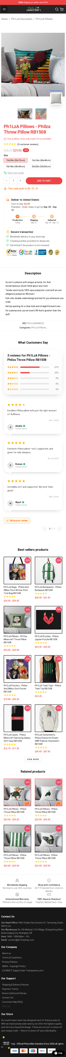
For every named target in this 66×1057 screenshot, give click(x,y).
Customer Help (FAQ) (12, 1002)
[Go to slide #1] (25, 113)
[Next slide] (60, 64)
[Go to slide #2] (41, 113)
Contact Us (7, 997)
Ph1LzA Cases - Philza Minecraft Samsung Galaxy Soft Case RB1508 (17, 738)
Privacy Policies (9, 962)
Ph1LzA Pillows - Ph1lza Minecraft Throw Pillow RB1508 (15, 639)
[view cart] (62, 9)
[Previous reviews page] (44, 529)
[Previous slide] (6, 64)
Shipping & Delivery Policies (15, 984)
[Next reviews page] (59, 529)
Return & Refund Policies (14, 993)
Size (6, 155)
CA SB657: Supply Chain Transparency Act (23, 970)
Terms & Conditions (12, 957)
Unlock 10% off (6, 1043)
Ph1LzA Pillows (44, 19)
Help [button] (60, 1053)
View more (33, 759)
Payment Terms (10, 989)
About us (6, 953)
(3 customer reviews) (27, 144)
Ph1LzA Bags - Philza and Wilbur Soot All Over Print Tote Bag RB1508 (16, 590)
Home (4, 19)
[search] (57, 9)
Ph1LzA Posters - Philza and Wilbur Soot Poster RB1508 (15, 688)
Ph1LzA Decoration (21, 19)
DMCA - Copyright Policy (14, 966)
